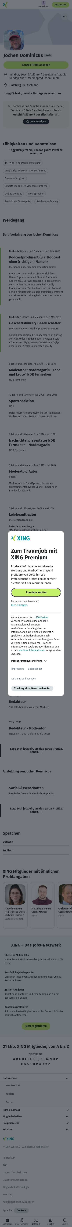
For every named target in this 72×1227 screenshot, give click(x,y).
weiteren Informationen (32, 650)
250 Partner (42, 617)
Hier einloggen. (19, 605)
